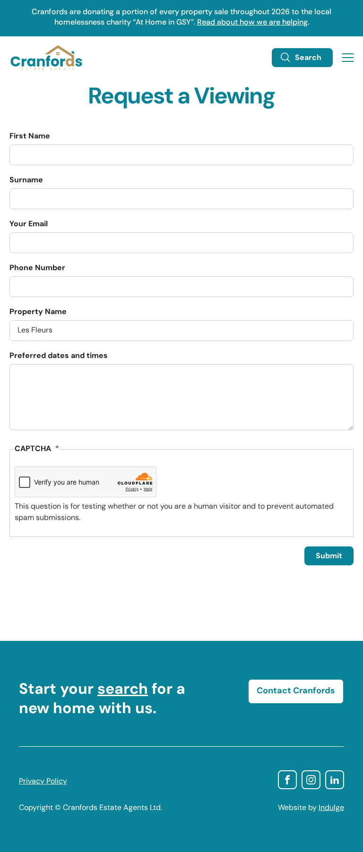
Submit (329, 556)
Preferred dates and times (58, 356)
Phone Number (37, 268)
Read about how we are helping (252, 22)
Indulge (331, 808)
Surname (26, 180)
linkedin (334, 779)
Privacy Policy (43, 781)
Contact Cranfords (296, 691)
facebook (287, 779)
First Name (29, 136)
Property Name (38, 312)
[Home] (46, 57)
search (122, 690)
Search (308, 58)
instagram (311, 779)
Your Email (28, 224)
